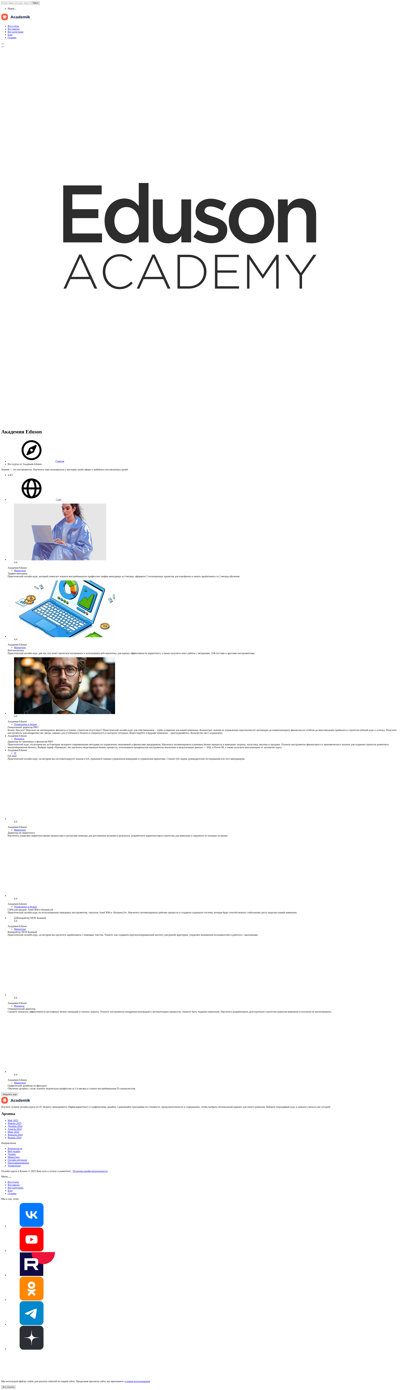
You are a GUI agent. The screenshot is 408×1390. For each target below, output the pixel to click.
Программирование (18, 1162)
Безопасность (15, 1148)
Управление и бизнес (25, 724)
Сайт (58, 499)
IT (15, 753)
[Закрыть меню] (10, 1177)
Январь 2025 (14, 1123)
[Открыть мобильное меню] (2, 46)
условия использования (137, 1381)
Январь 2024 (14, 1137)
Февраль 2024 (15, 1134)
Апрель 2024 (15, 1129)
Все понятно (9, 1387)
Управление (14, 1165)
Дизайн (12, 1154)
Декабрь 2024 (15, 1126)
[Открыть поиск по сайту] (2, 43)
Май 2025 (13, 1120)
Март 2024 (13, 1132)
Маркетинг (20, 570)
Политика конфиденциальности (90, 1171)
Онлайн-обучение (17, 1160)
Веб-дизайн (14, 1151)
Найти (35, 3)
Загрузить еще (10, 1094)
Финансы (19, 738)
